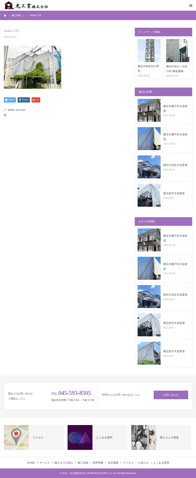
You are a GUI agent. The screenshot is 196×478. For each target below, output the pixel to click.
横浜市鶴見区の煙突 (148, 68)
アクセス (128, 462)
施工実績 (83, 462)
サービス (44, 462)
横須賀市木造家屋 (174, 193)
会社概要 (113, 462)
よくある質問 (161, 462)
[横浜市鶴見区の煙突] (149, 50)
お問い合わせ (170, 394)
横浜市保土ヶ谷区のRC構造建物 (177, 69)
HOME (31, 462)
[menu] (190, 5)
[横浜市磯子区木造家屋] (149, 110)
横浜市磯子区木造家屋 (175, 108)
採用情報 (98, 462)
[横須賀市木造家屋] (149, 195)
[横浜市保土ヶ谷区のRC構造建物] (177, 50)
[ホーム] (5, 15)
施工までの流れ (63, 462)
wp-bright (20, 110)
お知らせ (143, 462)
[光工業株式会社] (27, 5)
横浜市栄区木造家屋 (175, 165)
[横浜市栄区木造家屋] (149, 166)
